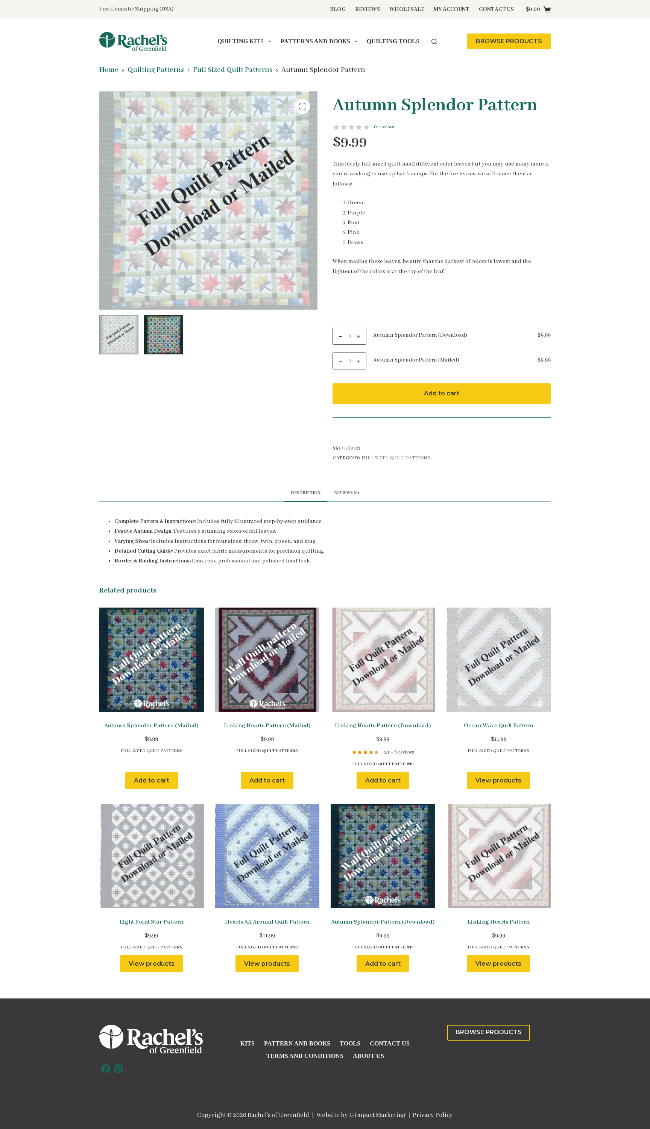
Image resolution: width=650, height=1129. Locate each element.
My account (451, 9)
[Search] (434, 41)
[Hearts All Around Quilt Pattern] (267, 856)
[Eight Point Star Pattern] (151, 856)
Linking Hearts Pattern (499, 922)
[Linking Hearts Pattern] (498, 856)
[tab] (346, 493)
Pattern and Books (297, 1043)
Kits (247, 1043)
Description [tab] (305, 492)
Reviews (367, 9)
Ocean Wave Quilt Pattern (498, 725)
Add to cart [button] (151, 780)
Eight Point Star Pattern (152, 922)
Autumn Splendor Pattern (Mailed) (416, 360)
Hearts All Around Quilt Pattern (267, 922)
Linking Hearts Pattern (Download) (383, 725)
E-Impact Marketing (377, 1115)
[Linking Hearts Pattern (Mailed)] (267, 660)
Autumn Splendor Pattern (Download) (420, 335)
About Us (368, 1056)
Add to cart (441, 393)
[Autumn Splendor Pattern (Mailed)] (151, 660)
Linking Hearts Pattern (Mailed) (267, 725)
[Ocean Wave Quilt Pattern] (498, 660)
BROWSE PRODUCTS (509, 41)
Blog (338, 9)
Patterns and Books (315, 41)
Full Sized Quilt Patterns (395, 458)
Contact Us (496, 9)
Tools (350, 1043)
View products (498, 780)
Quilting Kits (240, 41)
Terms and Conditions (304, 1056)
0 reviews (384, 127)
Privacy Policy (433, 1115)
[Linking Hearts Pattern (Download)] (383, 660)
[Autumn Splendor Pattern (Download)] (383, 856)
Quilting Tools (393, 41)
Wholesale (406, 9)
